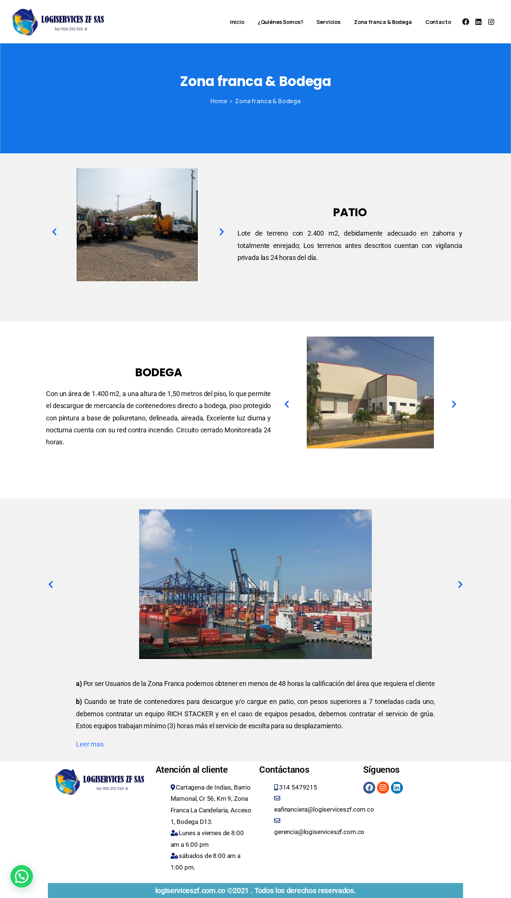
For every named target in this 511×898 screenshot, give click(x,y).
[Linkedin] (397, 788)
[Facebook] (465, 21)
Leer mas (90, 744)
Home (218, 101)
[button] (54, 231)
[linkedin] (478, 21)
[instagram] (491, 21)
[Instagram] (383, 788)
